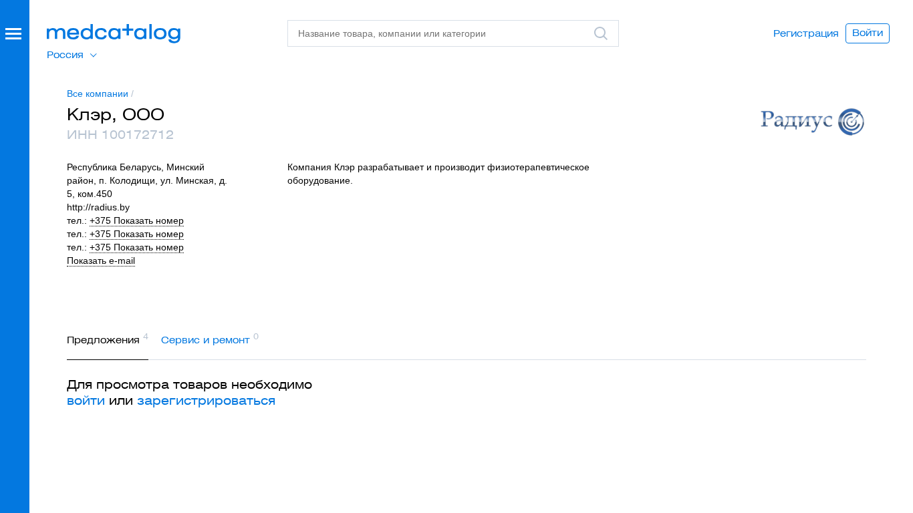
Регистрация (806, 33)
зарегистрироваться (206, 400)
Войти (867, 33)
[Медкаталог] (113, 33)
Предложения (107, 338)
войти (86, 400)
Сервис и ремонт (210, 338)
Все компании (97, 93)
